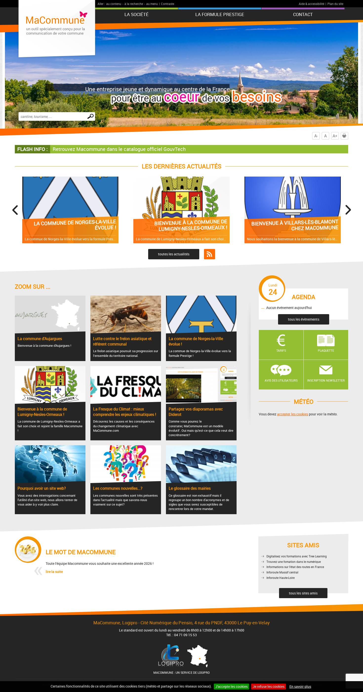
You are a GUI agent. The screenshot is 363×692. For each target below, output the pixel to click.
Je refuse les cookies (268, 686)
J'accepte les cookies (231, 686)
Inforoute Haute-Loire (280, 578)
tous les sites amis (303, 593)
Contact (303, 14)
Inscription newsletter (326, 380)
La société (136, 14)
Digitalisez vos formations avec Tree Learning (296, 556)
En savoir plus (300, 686)
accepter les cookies (292, 414)
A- (316, 136)
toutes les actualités (173, 254)
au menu (152, 4)
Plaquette (326, 350)
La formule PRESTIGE (219, 14)
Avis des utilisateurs (281, 380)
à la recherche (133, 4)
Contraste (167, 4)
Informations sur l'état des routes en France (295, 567)
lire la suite (54, 571)
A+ (335, 136)
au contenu (113, 4)
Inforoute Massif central (282, 572)
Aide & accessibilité (311, 4)
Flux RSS (209, 254)
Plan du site (335, 4)
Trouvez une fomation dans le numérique (293, 562)
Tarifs (281, 350)
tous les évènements (303, 319)
